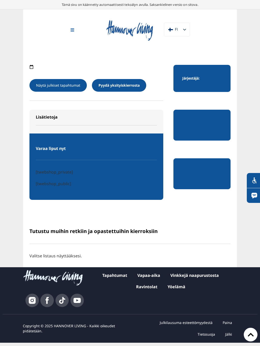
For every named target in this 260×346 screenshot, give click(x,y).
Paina (227, 322)
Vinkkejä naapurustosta (194, 275)
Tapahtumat (114, 275)
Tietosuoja (206, 334)
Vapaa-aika (148, 275)
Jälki (228, 334)
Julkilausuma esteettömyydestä (186, 322)
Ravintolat (146, 287)
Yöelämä (176, 287)
